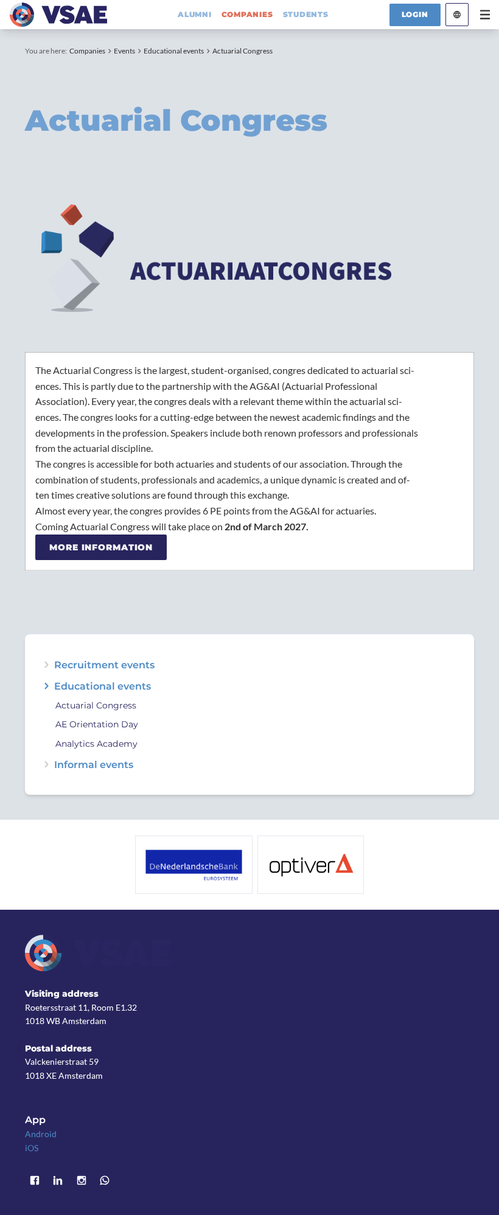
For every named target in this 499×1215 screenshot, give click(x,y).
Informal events (93, 764)
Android (41, 1134)
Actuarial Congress (242, 50)
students (306, 14)
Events (124, 50)
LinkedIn (58, 1180)
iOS (31, 1148)
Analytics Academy (96, 744)
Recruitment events (104, 664)
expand (46, 664)
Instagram (81, 1180)
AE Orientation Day (96, 725)
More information (101, 547)
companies (247, 14)
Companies (87, 50)
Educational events (174, 50)
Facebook (34, 1180)
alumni (195, 14)
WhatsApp (104, 1180)
